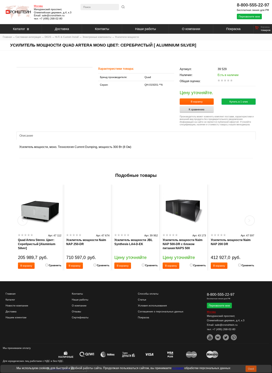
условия (178, 368)
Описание (26, 135)
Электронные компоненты (96, 37)
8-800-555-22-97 (253, 5)
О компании (191, 29)
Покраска (233, 29)
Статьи (142, 299)
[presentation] (22, 220)
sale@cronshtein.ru (53, 15)
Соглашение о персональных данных (160, 311)
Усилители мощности (127, 37)
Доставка (62, 29)
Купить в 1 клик (238, 101)
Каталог (19, 29)
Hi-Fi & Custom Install (67, 37)
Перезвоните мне (249, 16)
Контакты (102, 29)
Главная (7, 37)
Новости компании (17, 305)
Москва (38, 6)
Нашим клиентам (16, 317)
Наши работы (145, 29)
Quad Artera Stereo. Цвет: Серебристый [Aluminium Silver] (36, 244)
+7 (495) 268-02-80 (50, 18)
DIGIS (48, 37)
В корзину (197, 101)
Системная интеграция (28, 37)
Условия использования (152, 305)
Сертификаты (80, 317)
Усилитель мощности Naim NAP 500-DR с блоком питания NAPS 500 (182, 244)
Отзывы (76, 311)
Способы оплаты (148, 293)
